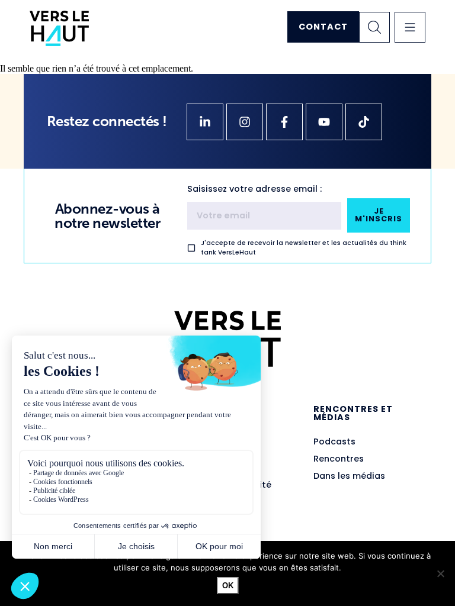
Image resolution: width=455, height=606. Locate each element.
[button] (410, 27)
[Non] (440, 573)
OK (227, 585)
